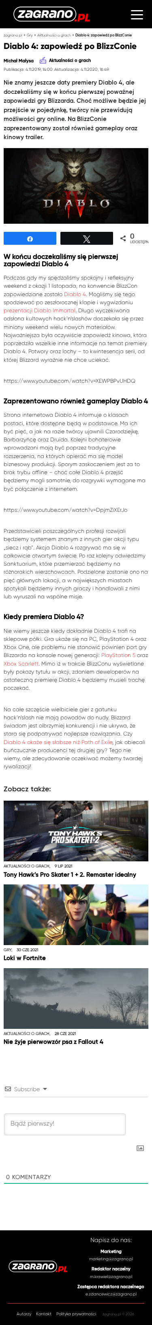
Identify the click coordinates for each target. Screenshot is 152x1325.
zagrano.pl (13, 35)
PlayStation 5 (118, 655)
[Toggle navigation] (137, 14)
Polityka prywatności (76, 1314)
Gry (30, 35)
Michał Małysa (19, 61)
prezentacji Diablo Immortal (39, 310)
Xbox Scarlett (21, 664)
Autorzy (24, 1314)
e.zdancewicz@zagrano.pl (111, 1294)
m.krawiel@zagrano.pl (111, 1276)
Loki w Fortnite (25, 958)
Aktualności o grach (54, 35)
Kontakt (43, 1314)
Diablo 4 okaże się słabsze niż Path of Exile (58, 742)
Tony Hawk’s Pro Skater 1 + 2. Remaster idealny (70, 875)
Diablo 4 (75, 294)
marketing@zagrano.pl (111, 1258)
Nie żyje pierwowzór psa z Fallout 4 (53, 1042)
